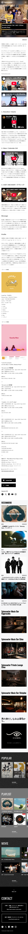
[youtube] (12, 495)
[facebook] (9, 495)
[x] (6, 495)
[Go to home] (6, 2)
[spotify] (2, 495)
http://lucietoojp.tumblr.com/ (7, 471)
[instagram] (16, 495)
